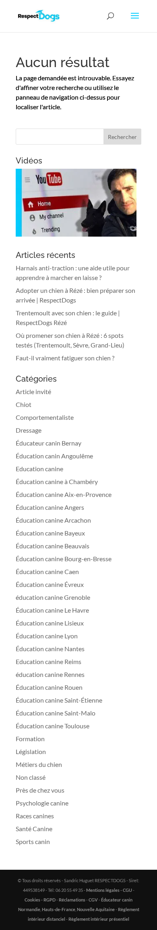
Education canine (39, 468)
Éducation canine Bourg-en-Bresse (64, 558)
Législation (31, 751)
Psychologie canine (42, 803)
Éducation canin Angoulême (54, 456)
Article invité (33, 391)
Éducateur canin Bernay (48, 443)
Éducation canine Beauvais (52, 546)
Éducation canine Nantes (50, 648)
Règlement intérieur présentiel (98, 919)
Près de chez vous (40, 790)
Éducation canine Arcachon (53, 520)
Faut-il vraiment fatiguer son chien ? (65, 358)
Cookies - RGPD (40, 899)
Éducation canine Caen (47, 571)
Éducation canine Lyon (47, 636)
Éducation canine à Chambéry (57, 481)
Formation (30, 738)
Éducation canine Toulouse (52, 726)
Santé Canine (34, 828)
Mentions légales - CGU (109, 890)
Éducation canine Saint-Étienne (59, 700)
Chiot (23, 404)
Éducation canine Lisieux (50, 623)
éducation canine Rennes (50, 674)
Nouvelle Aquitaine (96, 909)
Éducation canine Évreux (50, 584)
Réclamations (72, 899)
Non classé (30, 777)
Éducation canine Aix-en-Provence (64, 494)
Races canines (35, 816)
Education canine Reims (48, 661)
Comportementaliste (45, 417)
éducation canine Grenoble (53, 597)
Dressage (28, 430)
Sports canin (33, 841)
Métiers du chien (39, 764)
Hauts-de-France (58, 909)
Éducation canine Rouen (49, 687)
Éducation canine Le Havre (52, 610)
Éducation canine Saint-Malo (55, 713)
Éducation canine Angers (50, 507)
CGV (93, 899)
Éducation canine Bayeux (50, 533)
